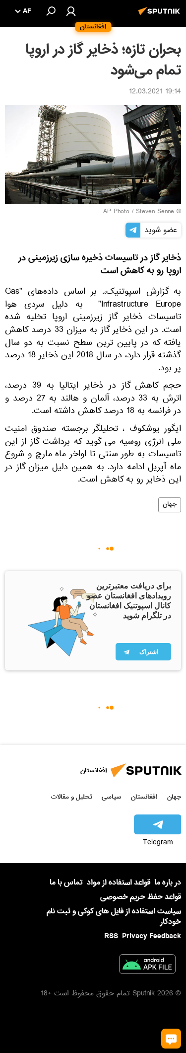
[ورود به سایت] (71, 11)
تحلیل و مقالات (71, 797)
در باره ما (167, 883)
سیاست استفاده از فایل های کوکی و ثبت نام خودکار (114, 916)
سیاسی (111, 797)
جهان (170, 505)
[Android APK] (147, 966)
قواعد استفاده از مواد (118, 883)
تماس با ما (66, 883)
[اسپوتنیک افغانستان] (161, 16)
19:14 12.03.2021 (155, 92)
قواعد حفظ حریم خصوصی (140, 897)
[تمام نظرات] (171, 1039)
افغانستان (144, 797)
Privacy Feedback (151, 936)
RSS (111, 936)
